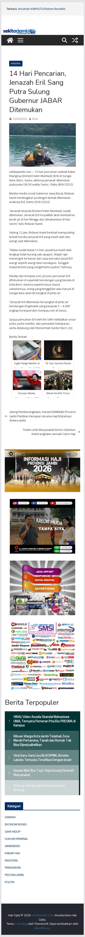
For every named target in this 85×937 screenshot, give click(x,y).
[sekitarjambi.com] (42, 30)
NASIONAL (16, 63)
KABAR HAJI (12, 853)
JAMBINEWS (12, 846)
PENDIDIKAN (13, 867)
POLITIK (10, 882)
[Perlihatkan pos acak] (75, 40)
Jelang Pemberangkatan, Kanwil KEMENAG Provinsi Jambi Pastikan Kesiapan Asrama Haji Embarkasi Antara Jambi (43, 416)
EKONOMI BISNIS (16, 824)
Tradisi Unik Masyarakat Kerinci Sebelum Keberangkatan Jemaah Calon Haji (49, 432)
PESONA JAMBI (14, 875)
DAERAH (10, 817)
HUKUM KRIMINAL (16, 839)
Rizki (35, 119)
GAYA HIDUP (12, 831)
